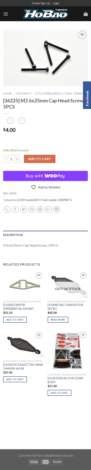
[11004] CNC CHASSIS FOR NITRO (65, 306)
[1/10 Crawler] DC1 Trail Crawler (60, 93)
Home (7, 93)
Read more (58, 319)
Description (13, 235)
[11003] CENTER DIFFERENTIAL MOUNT (18, 306)
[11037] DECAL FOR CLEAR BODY (65, 380)
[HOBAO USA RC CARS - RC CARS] (45, 14)
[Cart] (86, 13)
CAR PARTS (23, 93)
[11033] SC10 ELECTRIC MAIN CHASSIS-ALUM (23, 366)
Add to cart (39, 159)
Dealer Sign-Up (41, 3)
